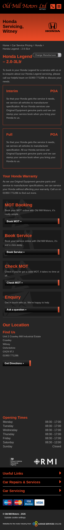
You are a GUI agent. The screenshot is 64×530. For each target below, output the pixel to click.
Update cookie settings (15, 517)
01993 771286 (10, 355)
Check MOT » (15, 282)
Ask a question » (16, 309)
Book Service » (16, 252)
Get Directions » (14, 363)
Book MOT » (14, 221)
